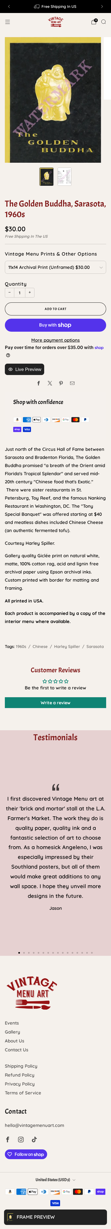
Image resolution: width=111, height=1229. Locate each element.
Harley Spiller (67, 646)
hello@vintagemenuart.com (34, 1125)
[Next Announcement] (102, 6)
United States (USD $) (53, 1179)
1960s (21, 646)
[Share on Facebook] (38, 383)
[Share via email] (72, 383)
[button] (19, 953)
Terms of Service (23, 1093)
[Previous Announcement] (9, 6)
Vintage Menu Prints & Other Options (51, 254)
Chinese (40, 646)
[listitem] (55, 6)
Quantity (16, 284)
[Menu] (7, 22)
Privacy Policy (20, 1084)
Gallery (12, 1032)
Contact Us (16, 1049)
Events (12, 1023)
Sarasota (95, 646)
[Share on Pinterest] (61, 383)
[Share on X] (50, 383)
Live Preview (28, 369)
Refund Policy (19, 1075)
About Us (14, 1041)
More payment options (55, 340)
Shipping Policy (21, 1066)
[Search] (103, 21)
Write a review (55, 702)
